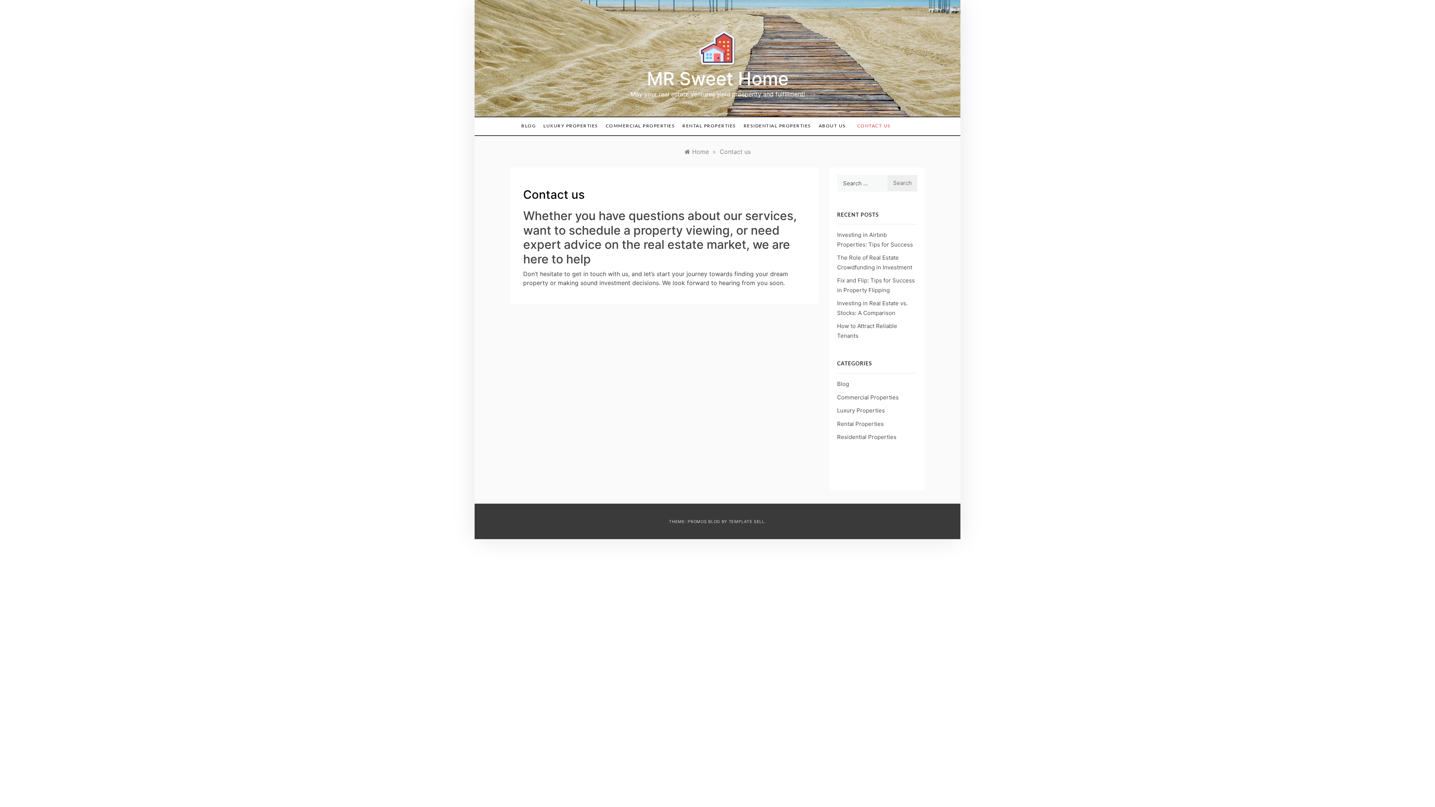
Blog (528, 126)
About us (832, 126)
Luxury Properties (570, 126)
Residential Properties (777, 126)
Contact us (874, 126)
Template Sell (747, 521)
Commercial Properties (640, 126)
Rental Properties (709, 126)
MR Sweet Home (718, 79)
